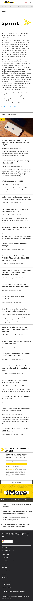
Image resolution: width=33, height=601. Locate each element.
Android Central (6, 584)
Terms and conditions (7, 547)
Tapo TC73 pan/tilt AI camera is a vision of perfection (17, 505)
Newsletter (4, 577)
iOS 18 (11, 6)
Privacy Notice (11, 469)
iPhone (2, 119)
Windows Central (6, 587)
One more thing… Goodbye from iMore (16, 500)
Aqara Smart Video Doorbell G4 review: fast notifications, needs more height (17, 512)
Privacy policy (5, 554)
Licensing (4, 567)
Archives (18, 440)
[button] (31, 2)
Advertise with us (6, 581)
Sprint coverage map (9, 106)
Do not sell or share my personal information (13, 591)
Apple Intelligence (22, 6)
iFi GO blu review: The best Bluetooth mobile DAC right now (15, 519)
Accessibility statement (8, 561)
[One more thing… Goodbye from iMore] (16, 493)
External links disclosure (8, 571)
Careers (4, 564)
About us (4, 574)
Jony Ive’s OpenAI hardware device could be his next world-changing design (16, 525)
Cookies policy (5, 557)
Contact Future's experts (8, 551)
